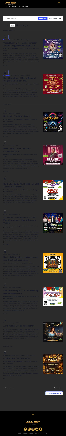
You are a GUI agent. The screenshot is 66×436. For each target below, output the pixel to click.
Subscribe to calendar (53, 393)
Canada (11, 6)
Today (12, 25)
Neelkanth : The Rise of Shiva (17, 116)
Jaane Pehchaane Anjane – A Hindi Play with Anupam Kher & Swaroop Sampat (19, 220)
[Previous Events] (4, 25)
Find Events (42, 18)
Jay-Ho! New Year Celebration (17, 358)
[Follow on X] (33, 429)
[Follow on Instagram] (29, 429)
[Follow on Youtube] (36, 429)
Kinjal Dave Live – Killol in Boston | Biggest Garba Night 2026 (19, 79)
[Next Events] (7, 25)
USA (6, 6)
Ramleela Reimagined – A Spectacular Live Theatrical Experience (20, 258)
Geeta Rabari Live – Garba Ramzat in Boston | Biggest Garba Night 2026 (20, 44)
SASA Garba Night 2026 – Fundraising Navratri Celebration (20, 292)
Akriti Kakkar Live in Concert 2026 (18, 325)
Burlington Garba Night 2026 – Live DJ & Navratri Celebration (21, 185)
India (20, 6)
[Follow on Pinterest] (40, 429)
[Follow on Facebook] (25, 429)
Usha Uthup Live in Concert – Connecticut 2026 (16, 150)
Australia (26, 6)
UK (16, 6)
